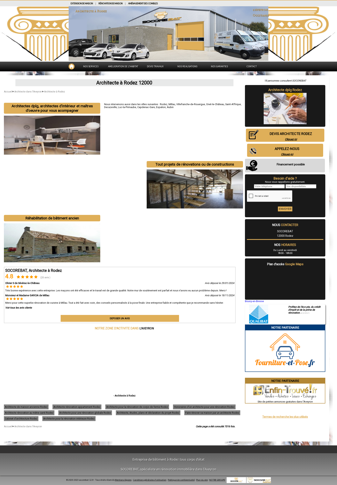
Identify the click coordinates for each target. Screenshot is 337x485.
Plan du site (202, 479)
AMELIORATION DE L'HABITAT (123, 66)
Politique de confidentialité (181, 479)
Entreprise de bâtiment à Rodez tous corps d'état (168, 459)
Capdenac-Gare (146, 107)
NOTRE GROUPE (217, 479)
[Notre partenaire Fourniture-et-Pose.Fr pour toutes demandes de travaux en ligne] (285, 370)
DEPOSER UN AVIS (120, 318)
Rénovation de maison (110, 3)
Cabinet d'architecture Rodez (21, 418)
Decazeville (110, 107)
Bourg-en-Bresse (254, 301)
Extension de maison (82, 3)
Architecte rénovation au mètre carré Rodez (29, 412)
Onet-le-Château (215, 104)
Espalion (161, 107)
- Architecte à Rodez (125, 395)
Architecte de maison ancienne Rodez (26, 406)
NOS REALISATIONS (187, 66)
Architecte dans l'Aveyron (28, 91)
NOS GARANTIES (219, 66)
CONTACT (252, 66)
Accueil (8, 91)
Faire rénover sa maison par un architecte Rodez (212, 412)
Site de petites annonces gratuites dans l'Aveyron (285, 401)
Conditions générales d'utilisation (149, 479)
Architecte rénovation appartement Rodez (76, 406)
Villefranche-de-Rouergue (190, 104)
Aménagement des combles (143, 3)
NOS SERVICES (90, 66)
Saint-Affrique (233, 104)
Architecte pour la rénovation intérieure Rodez (69, 418)
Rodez (163, 104)
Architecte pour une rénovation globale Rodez (85, 412)
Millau (171, 104)
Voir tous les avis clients (18, 307)
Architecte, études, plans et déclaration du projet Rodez (148, 412)
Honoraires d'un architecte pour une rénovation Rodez (204, 406)
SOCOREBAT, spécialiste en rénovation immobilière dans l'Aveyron (168, 469)
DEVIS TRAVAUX (155, 66)
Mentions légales (123, 479)
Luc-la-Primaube (127, 107)
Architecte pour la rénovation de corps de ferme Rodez (137, 406)
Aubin (170, 107)
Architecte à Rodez (54, 91)
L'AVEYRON (146, 328)
